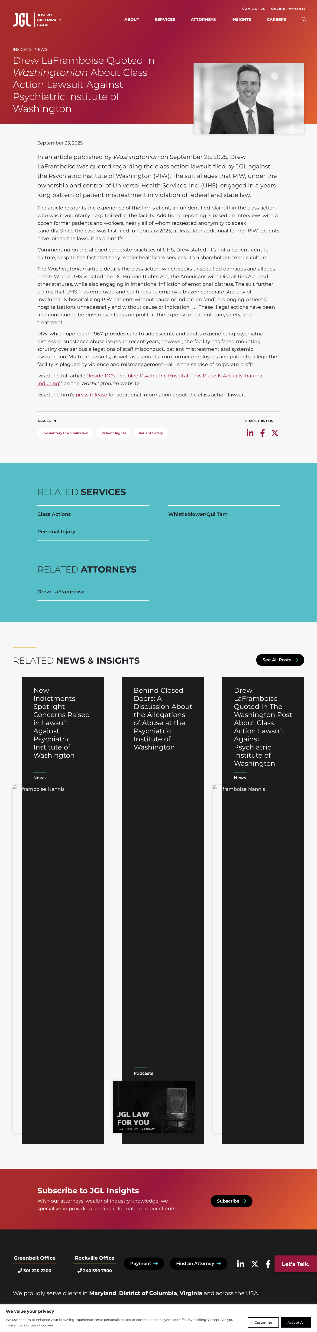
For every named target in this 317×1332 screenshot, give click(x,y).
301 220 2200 (37, 1270)
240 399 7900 (97, 1270)
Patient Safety (151, 433)
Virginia (191, 1293)
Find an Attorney (195, 1263)
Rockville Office (94, 1258)
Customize (263, 1322)
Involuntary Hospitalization (65, 433)
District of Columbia (148, 1293)
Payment (140, 1263)
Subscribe (228, 1201)
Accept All (296, 1322)
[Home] (37, 20)
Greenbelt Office (34, 1258)
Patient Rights (113, 433)
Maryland (102, 1293)
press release (91, 395)
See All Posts (276, 660)
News (41, 49)
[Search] (304, 19)
